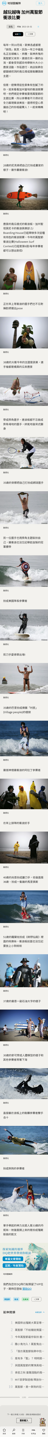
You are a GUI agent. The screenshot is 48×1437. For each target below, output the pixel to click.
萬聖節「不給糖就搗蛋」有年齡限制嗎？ (29, 1330)
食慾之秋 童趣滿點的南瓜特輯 (30, 1372)
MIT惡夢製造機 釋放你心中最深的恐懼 (29, 1380)
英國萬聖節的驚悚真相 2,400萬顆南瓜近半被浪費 (29, 1365)
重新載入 (24, 1420)
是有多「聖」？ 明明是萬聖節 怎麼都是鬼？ (30, 1358)
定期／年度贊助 (14, 1265)
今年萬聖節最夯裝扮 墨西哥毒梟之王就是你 (30, 1337)
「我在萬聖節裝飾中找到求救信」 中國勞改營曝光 (30, 1351)
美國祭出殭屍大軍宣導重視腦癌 (29, 1323)
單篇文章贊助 (13, 1259)
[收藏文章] (38, 27)
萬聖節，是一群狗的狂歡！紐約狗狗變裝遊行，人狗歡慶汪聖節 (29, 1387)
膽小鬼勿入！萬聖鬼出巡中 (29, 1344)
